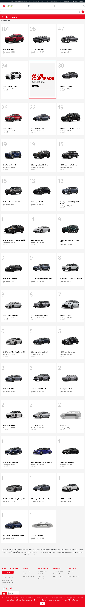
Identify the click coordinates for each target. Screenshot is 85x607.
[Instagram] (7, 588)
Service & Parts (43, 568)
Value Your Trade (57, 574)
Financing (57, 568)
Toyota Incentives (58, 576)
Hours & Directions (73, 576)
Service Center (42, 574)
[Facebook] (3, 588)
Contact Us (9, 572)
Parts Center (41, 578)
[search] (84, 6)
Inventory (26, 568)
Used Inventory (27, 574)
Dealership (72, 568)
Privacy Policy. (73, 600)
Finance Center (57, 578)
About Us (70, 571)
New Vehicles (26, 571)
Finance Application (58, 571)
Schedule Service (42, 571)
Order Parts (41, 576)
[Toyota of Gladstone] (9, 5)
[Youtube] (10, 588)
